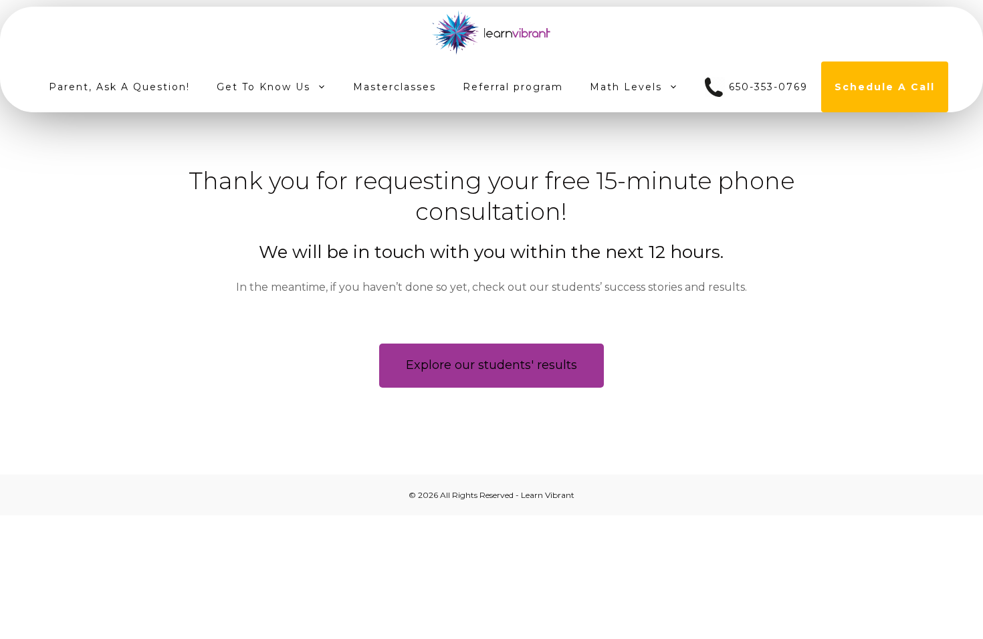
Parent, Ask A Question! (119, 87)
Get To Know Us (263, 87)
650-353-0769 (766, 87)
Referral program (513, 87)
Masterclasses (394, 87)
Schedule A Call (885, 87)
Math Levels (626, 87)
